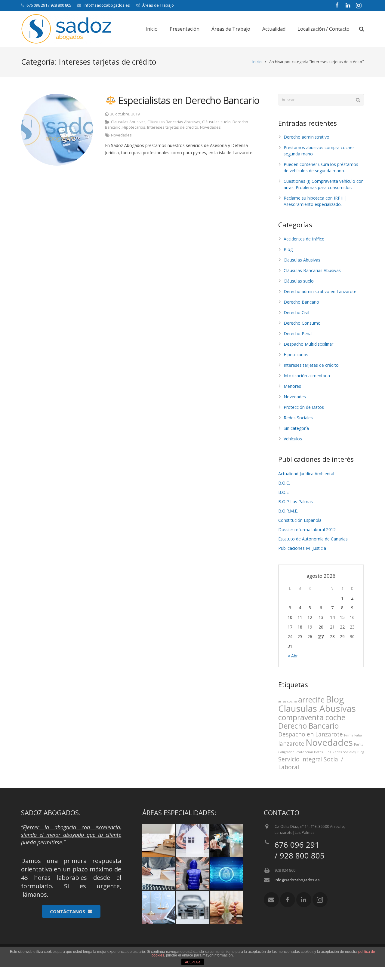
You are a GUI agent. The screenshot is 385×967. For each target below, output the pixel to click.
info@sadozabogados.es (107, 5)
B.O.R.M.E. (288, 511)
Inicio (257, 61)
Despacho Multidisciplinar (308, 344)
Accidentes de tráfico (304, 239)
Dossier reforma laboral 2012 (307, 529)
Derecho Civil (296, 312)
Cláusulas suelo (216, 121)
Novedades (210, 127)
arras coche (287, 701)
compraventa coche (311, 717)
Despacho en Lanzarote (310, 734)
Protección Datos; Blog (313, 752)
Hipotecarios (133, 127)
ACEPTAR (192, 962)
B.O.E (283, 492)
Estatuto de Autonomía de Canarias (313, 539)
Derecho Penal (298, 333)
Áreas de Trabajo (158, 5)
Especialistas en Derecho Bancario (187, 100)
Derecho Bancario (301, 302)
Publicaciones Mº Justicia (302, 548)
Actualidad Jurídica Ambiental (306, 473)
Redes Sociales (298, 418)
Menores (292, 386)
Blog (288, 249)
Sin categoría (296, 428)
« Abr (293, 656)
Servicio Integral (300, 759)
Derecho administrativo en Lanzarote (320, 291)
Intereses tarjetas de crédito (172, 127)
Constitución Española (300, 520)
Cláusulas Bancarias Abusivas (173, 121)
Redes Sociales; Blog (348, 752)
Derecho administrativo (306, 137)
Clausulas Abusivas (128, 121)
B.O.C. (284, 483)
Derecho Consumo (302, 323)
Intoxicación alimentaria (307, 375)
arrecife (311, 700)
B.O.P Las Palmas (295, 501)
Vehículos (293, 439)
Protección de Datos (304, 407)
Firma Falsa (353, 735)
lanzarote (291, 744)
